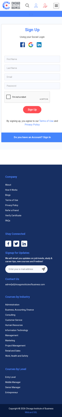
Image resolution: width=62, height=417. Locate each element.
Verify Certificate (13, 215)
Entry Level (10, 377)
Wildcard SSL (31, 412)
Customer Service (13, 320)
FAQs (7, 221)
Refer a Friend (12, 210)
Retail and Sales (12, 351)
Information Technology (16, 330)
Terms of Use (46, 121)
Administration (12, 305)
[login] (36, 5)
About (8, 185)
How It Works (11, 190)
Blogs (8, 195)
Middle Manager (13, 382)
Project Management (15, 346)
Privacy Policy (32, 124)
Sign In (47, 137)
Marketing (10, 340)
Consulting (10, 315)
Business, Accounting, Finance (19, 310)
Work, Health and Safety (16, 356)
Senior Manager (12, 387)
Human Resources (14, 325)
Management (11, 335)
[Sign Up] (45, 5)
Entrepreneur (11, 392)
